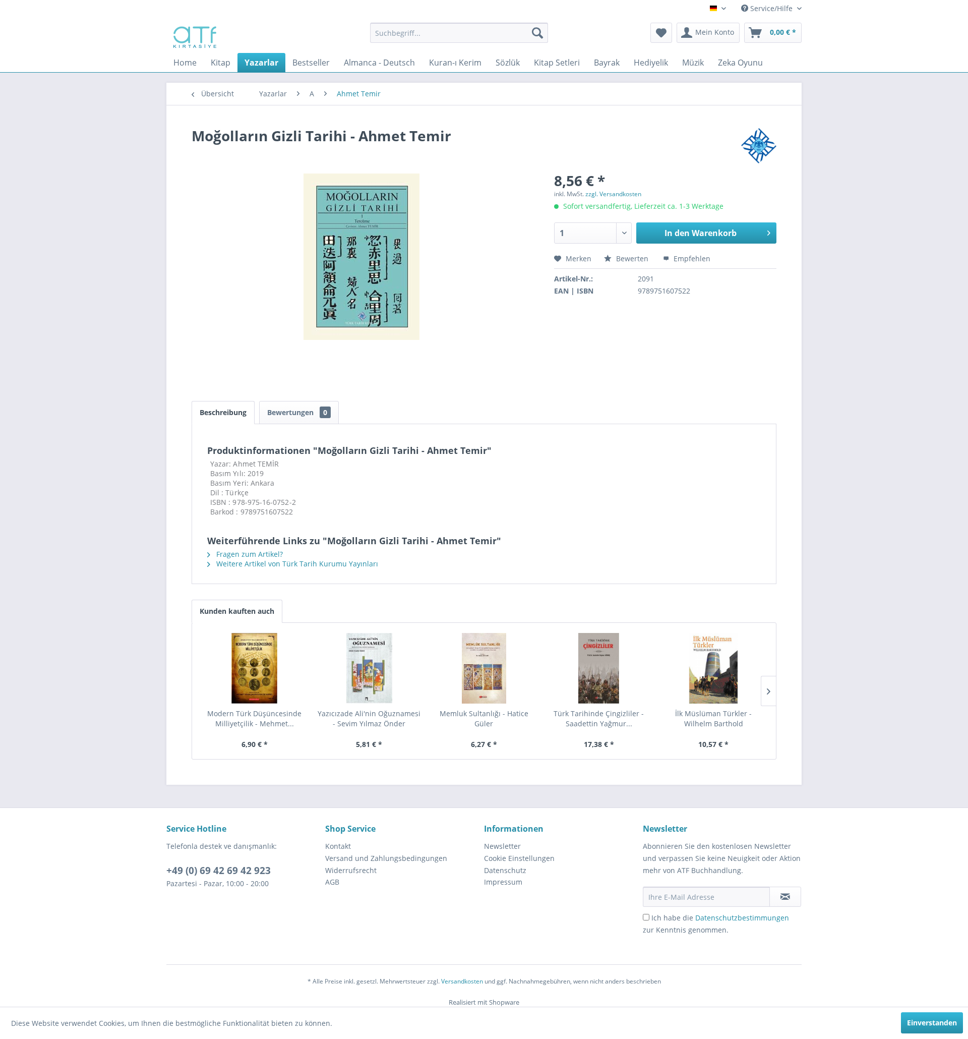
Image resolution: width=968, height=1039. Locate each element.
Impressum (503, 882)
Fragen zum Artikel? (248, 554)
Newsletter (502, 846)
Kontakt (338, 846)
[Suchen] (537, 33)
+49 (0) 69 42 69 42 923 (218, 870)
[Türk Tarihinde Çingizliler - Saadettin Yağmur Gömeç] (599, 668)
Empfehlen (691, 258)
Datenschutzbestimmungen (742, 917)
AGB (332, 882)
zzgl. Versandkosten (613, 194)
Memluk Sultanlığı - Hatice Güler (484, 718)
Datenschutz (505, 870)
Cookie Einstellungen (519, 858)
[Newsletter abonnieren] (785, 897)
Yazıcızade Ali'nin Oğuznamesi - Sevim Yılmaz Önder (369, 718)
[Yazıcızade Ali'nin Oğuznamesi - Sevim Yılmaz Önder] (369, 668)
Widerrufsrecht (351, 870)
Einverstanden (932, 1022)
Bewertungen (297, 412)
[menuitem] (459, 33)
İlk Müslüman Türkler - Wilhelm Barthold (713, 718)
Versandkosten (462, 981)
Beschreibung (223, 412)
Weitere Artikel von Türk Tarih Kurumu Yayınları (296, 563)
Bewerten (632, 258)
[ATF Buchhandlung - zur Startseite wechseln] (193, 35)
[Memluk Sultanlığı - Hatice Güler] (484, 668)
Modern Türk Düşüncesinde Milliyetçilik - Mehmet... (254, 718)
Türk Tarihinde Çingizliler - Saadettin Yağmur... (599, 718)
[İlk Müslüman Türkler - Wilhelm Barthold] (713, 668)
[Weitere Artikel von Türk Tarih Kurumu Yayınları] (758, 145)
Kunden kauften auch (237, 611)
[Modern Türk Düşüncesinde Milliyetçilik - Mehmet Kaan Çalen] (254, 668)
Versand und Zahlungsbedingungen (386, 858)
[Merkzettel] (661, 33)
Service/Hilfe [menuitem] (771, 8)
